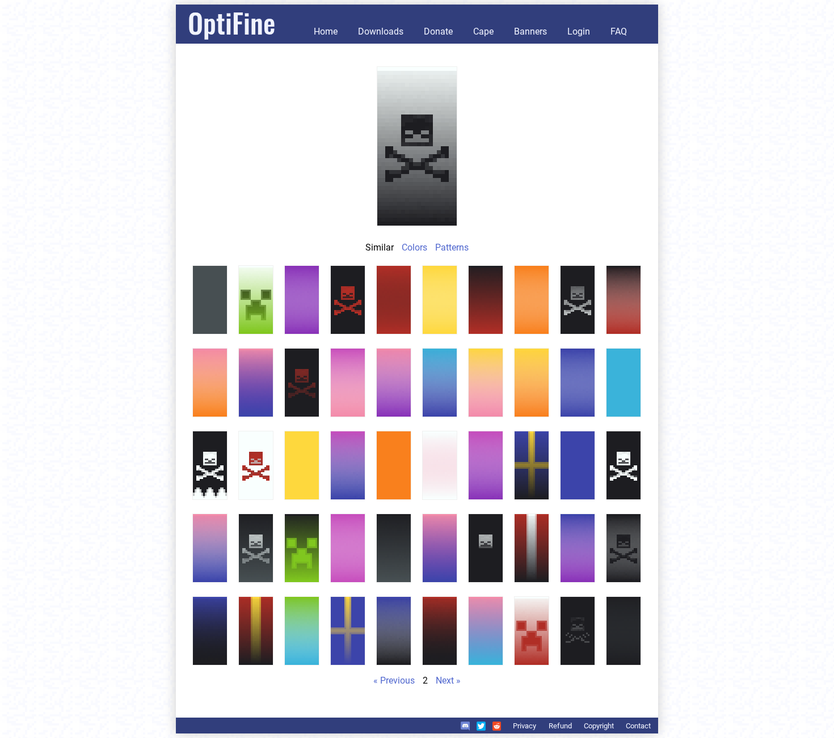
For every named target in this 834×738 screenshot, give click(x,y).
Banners (530, 31)
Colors (414, 247)
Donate (438, 31)
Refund (560, 726)
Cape (483, 31)
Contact (638, 726)
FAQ (618, 31)
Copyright (599, 726)
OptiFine (231, 22)
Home (326, 31)
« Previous (394, 680)
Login (578, 31)
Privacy (524, 726)
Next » (448, 680)
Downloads (380, 31)
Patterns (452, 247)
